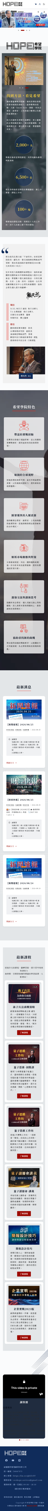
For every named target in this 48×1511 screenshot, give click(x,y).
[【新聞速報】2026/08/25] (24, 709)
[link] (24, 1406)
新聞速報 (18, 730)
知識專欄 (26, 730)
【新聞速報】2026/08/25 (19, 724)
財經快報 (26, 805)
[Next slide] (44, 12)
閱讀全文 (11, 763)
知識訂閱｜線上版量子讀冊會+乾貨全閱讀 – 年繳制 (26, 747)
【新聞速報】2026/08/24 (20, 883)
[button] (21, 1440)
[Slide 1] (18, 30)
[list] (24, 18)
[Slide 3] (24, 30)
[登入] (40, 4)
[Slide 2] (21, 30)
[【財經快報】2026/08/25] (24, 785)
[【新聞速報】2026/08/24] (24, 868)
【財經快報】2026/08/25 (19, 799)
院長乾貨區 (10, 730)
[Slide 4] (28, 30)
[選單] (44, 4)
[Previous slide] (38, 12)
